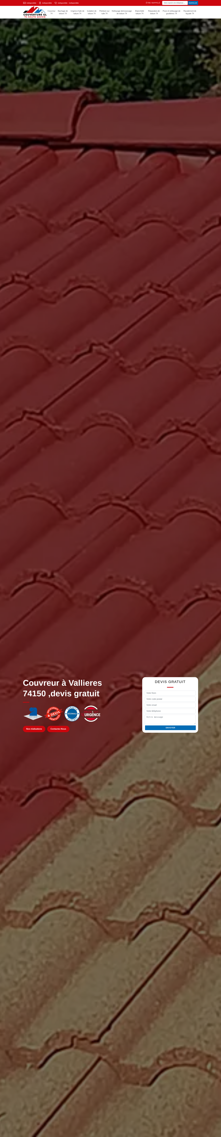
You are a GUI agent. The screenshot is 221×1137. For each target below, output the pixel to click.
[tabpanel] (110, 568)
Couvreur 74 (51, 12)
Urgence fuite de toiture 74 (77, 12)
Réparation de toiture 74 (154, 12)
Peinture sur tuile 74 (104, 12)
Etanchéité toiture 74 (139, 12)
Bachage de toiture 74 (63, 12)
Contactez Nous (58, 729)
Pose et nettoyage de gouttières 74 (171, 12)
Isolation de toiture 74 (91, 12)
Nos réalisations (34, 729)
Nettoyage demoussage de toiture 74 (122, 12)
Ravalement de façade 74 (190, 12)
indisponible (31, 3)
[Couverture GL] (35, 12)
